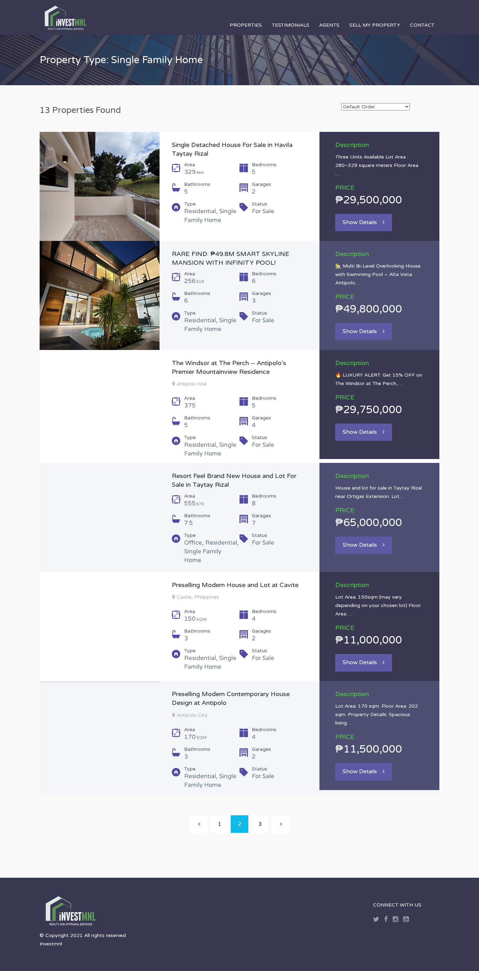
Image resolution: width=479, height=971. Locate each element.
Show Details (360, 222)
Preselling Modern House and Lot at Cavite (235, 585)
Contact (422, 25)
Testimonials (290, 25)
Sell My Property (374, 25)
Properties (246, 25)
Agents (329, 25)
